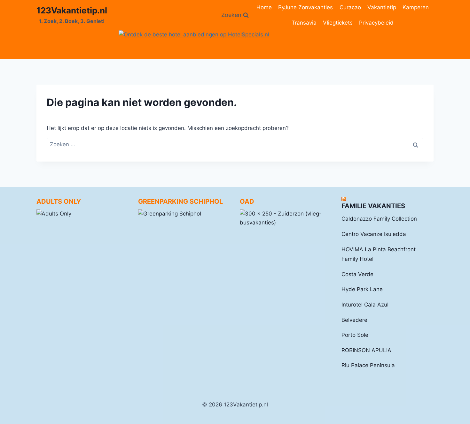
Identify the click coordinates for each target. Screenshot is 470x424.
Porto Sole (354, 335)
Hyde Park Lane (362, 289)
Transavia (304, 22)
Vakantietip (381, 7)
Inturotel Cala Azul (364, 304)
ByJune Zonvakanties (305, 7)
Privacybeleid (376, 22)
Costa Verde (357, 274)
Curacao (350, 7)
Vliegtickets (338, 22)
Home (264, 7)
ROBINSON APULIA (366, 350)
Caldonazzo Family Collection (379, 219)
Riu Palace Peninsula (368, 365)
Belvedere (354, 320)
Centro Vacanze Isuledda (373, 234)
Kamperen (416, 7)
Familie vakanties (373, 206)
